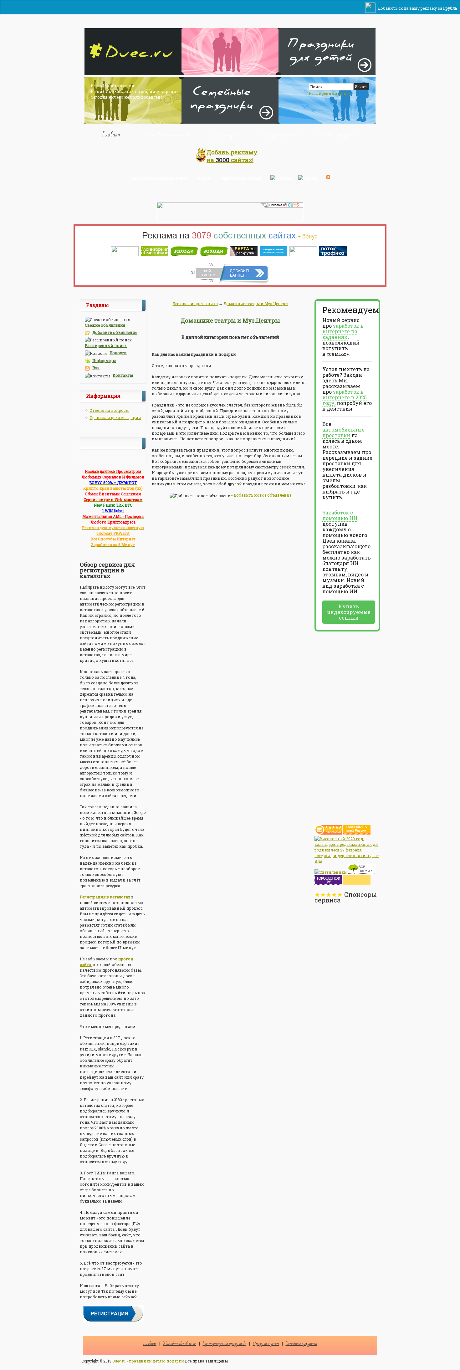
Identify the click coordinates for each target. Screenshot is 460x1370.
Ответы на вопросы (109, 410)
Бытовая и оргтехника (195, 303)
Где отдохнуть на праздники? (224, 1343)
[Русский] (281, 177)
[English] (307, 177)
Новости (118, 352)
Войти (204, 178)
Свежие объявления (105, 325)
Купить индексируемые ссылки (349, 612)
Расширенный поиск (330, 93)
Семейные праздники (336, 134)
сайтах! (232, 156)
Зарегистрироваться (240, 178)
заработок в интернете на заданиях (343, 331)
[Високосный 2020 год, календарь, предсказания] (347, 861)
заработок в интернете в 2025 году (344, 397)
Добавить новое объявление (262, 495)
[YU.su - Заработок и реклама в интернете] (357, 883)
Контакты (123, 375)
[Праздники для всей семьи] (230, 122)
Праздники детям (280, 134)
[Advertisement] (339, 725)
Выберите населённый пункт (159, 178)
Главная (111, 134)
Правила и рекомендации (115, 417)
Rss (96, 367)
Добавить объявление (168, 134)
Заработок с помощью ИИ (339, 515)
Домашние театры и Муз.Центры (255, 303)
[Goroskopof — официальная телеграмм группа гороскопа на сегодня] (328, 883)
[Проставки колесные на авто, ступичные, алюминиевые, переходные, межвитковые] (357, 833)
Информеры (104, 360)
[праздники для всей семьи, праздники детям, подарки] (132, 73)
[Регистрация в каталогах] (113, 1320)
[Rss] (328, 177)
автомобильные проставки (343, 432)
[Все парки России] (361, 872)
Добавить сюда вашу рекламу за (417, 8)
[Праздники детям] (327, 73)
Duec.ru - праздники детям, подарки (148, 1360)
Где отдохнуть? (224, 134)
